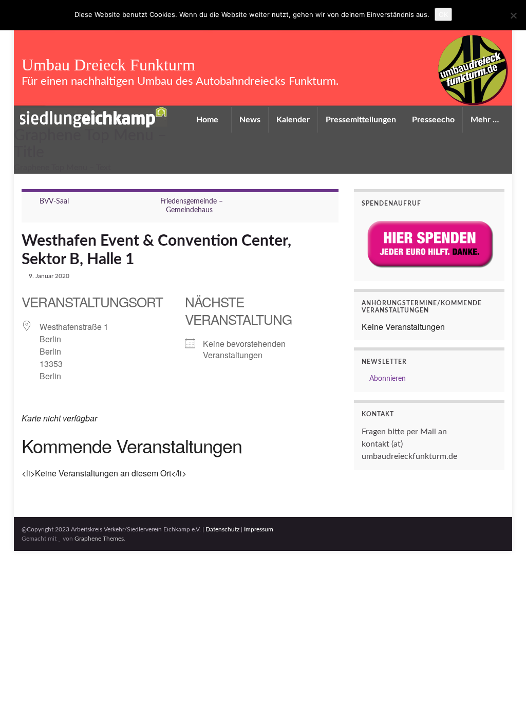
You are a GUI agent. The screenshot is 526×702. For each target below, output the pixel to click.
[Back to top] (503, 679)
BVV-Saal (54, 201)
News (249, 120)
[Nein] (513, 15)
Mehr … (486, 120)
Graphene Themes (99, 538)
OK (443, 14)
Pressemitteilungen (361, 120)
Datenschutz (222, 529)
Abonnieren (386, 378)
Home (208, 120)
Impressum (258, 529)
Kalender (293, 120)
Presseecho (433, 120)
